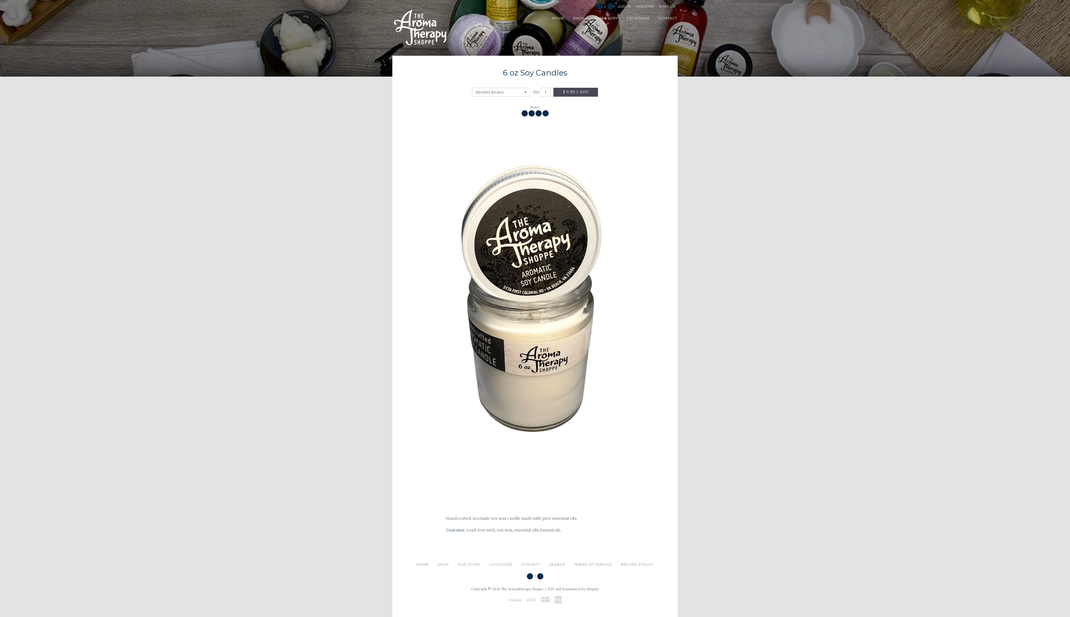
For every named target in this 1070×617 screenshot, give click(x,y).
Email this (546, 113)
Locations (501, 564)
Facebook (600, 6)
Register (645, 6)
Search (610, 6)
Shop (443, 564)
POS (551, 589)
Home (423, 564)
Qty (536, 91)
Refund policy (637, 564)
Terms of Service (593, 564)
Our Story (469, 564)
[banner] (420, 28)
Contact (530, 564)
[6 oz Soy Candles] (535, 310)
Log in (625, 6)
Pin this (539, 113)
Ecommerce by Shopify (580, 589)
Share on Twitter (532, 113)
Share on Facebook (525, 113)
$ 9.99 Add (576, 92)
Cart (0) (667, 6)
